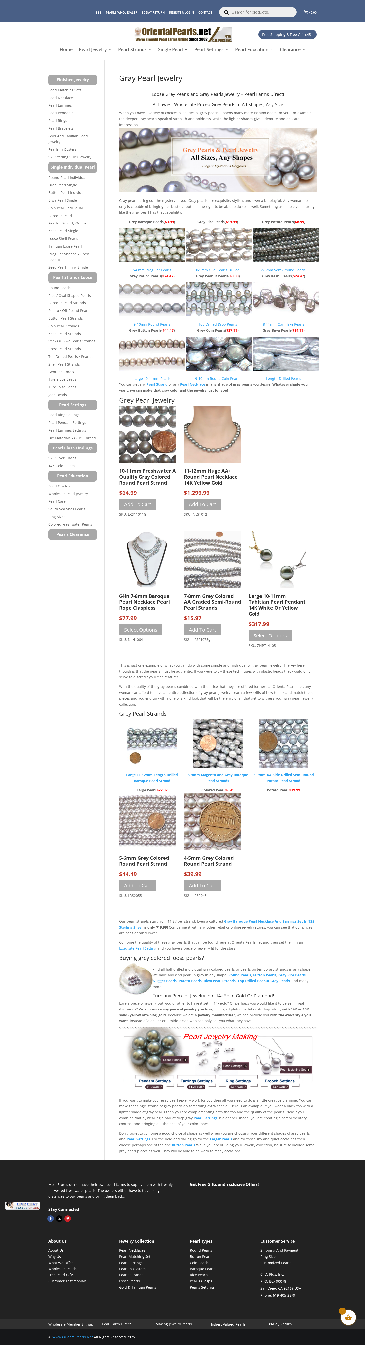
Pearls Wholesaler (121, 12)
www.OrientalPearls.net (72, 1337)
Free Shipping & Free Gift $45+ (287, 34)
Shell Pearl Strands (64, 364)
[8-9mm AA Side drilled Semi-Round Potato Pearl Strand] (284, 743)
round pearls (239, 975)
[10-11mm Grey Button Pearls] (152, 369)
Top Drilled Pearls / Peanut (70, 356)
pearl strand (157, 384)
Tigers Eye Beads (62, 379)
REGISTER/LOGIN (181, 12)
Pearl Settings (209, 50)
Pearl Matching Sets (64, 90)
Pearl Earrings (60, 105)
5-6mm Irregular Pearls (152, 270)
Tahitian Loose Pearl (65, 246)
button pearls (264, 975)
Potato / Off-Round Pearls (69, 310)
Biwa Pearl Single (62, 200)
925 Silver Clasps (62, 458)
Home (66, 50)
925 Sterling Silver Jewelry (69, 157)
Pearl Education (251, 50)
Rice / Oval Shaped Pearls (69, 295)
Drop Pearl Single (62, 185)
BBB (98, 12)
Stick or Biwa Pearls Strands (71, 341)
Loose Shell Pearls (63, 238)
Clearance (290, 50)
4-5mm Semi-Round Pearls (283, 270)
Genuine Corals (61, 371)
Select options (140, 629)
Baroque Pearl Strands (67, 302)
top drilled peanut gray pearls (264, 980)
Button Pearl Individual (67, 192)
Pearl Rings (57, 120)
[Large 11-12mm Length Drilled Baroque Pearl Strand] (152, 743)
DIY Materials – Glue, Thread (72, 438)
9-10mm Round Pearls (152, 324)
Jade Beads (57, 394)
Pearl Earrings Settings (67, 430)
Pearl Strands (132, 50)
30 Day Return (153, 12)
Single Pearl (170, 50)
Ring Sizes (56, 516)
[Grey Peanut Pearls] (218, 314)
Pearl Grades (59, 486)
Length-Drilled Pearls (283, 378)
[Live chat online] (22, 1205)
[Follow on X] (59, 1218)
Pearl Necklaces (61, 97)
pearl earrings (205, 1118)
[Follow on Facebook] (50, 1218)
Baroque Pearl (60, 215)
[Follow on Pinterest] (67, 1218)
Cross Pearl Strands (64, 348)
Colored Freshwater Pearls (70, 524)
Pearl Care (57, 501)
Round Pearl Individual (67, 177)
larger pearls (221, 1139)
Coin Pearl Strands (63, 326)
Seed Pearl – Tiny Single (68, 267)
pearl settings (138, 1139)
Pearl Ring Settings (64, 414)
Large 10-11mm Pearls (152, 378)
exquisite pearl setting (137, 948)
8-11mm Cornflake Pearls (283, 324)
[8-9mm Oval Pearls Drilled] (218, 260)
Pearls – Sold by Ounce (67, 223)
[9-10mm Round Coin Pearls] (218, 369)
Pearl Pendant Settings (67, 422)
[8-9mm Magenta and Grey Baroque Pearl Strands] (218, 743)
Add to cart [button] (137, 504)
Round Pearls (59, 287)
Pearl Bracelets (60, 128)
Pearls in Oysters (62, 149)
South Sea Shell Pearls (66, 509)
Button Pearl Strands (65, 318)
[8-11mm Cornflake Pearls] (285, 314)
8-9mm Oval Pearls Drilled (218, 270)
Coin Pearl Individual (65, 208)
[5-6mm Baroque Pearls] (152, 260)
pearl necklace (192, 384)
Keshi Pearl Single (63, 230)
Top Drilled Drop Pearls (217, 324)
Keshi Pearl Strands (64, 333)
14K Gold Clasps (61, 465)
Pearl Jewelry (93, 50)
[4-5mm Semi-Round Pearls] (285, 260)
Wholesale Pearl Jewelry (68, 493)
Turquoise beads (62, 387)
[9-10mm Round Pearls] (152, 314)
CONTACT (205, 12)
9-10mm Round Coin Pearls (217, 378)
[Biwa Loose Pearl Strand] (285, 369)
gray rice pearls (292, 975)
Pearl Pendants (60, 113)
